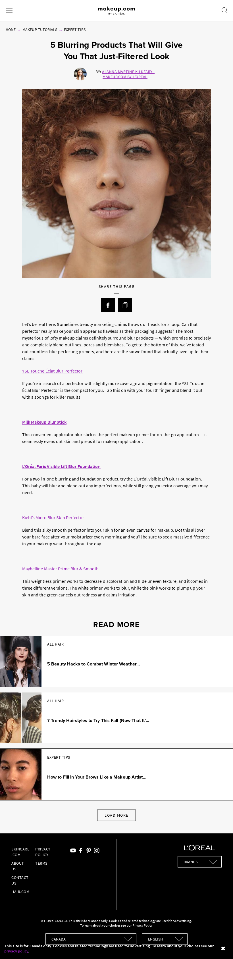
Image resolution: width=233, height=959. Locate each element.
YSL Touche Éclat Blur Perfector (52, 371)
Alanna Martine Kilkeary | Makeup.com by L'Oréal (128, 74)
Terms (41, 863)
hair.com (20, 891)
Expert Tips (75, 29)
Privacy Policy (142, 925)
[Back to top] (219, 945)
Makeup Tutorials (39, 29)
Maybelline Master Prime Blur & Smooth (60, 568)
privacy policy (16, 951)
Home (11, 29)
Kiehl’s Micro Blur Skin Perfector (53, 517)
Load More (116, 815)
